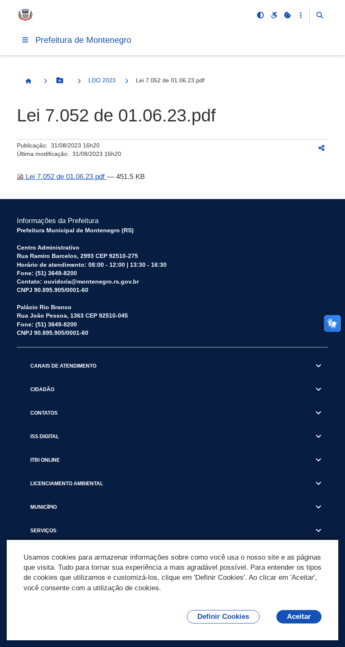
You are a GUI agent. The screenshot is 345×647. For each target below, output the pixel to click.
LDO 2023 (102, 80)
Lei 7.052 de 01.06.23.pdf (65, 177)
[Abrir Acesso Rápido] (301, 15)
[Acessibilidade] (274, 15)
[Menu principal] (25, 40)
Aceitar (299, 617)
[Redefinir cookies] (287, 15)
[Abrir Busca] (319, 15)
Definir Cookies (223, 617)
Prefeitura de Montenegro (83, 40)
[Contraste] (260, 15)
